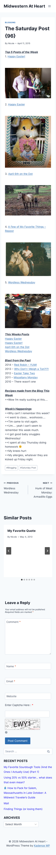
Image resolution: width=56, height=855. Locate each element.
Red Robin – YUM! (25, 364)
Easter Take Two (24, 373)
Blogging (10, 22)
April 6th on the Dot (20, 173)
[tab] (22, 579)
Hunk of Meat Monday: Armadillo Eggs (43, 490)
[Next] (47, 551)
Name (11, 666)
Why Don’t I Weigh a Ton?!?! (31, 369)
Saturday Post (28, 467)
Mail (6, 803)
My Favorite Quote (21, 531)
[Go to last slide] (8, 551)
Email (10, 681)
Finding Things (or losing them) (23, 809)
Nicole (11, 43)
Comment (13, 621)
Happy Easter (16, 104)
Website (11, 696)
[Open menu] (49, 6)
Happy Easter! (16, 56)
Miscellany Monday (26, 377)
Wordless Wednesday (21, 282)
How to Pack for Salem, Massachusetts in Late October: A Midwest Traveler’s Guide (25, 793)
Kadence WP (42, 845)
